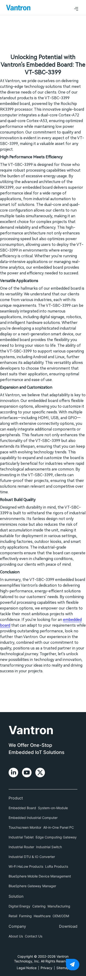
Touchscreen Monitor (25, 827)
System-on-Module (53, 808)
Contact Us (33, 936)
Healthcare (42, 916)
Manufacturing (59, 906)
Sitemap (62, 968)
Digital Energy (19, 906)
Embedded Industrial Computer (33, 818)
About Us (16, 936)
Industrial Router (21, 847)
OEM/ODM (61, 916)
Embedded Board (22, 808)
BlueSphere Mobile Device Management (40, 876)
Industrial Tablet (21, 837)
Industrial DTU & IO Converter (32, 857)
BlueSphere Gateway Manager (32, 886)
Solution (16, 896)
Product (16, 798)
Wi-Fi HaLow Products (26, 866)
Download (68, 926)
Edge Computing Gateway (56, 837)
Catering (39, 906)
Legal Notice (27, 968)
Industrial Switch (49, 847)
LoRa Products (56, 866)
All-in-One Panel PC (58, 827)
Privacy (46, 968)
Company (17, 926)
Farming (25, 916)
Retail (13, 916)
